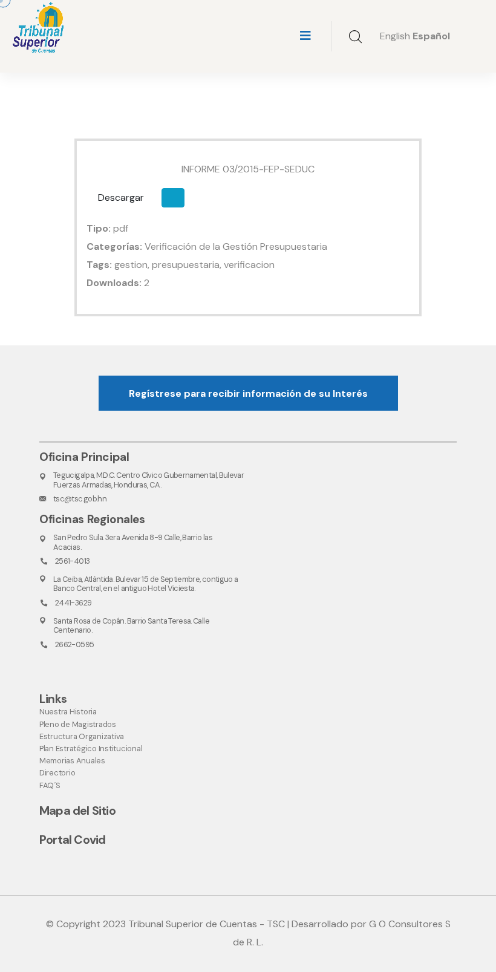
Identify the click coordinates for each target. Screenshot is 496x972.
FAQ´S (49, 785)
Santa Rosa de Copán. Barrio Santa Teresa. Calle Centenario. (131, 625)
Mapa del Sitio (77, 810)
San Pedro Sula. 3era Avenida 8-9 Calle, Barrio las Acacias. (132, 542)
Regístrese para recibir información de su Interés (248, 393)
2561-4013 (72, 561)
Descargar (121, 197)
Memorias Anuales (72, 760)
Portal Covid (72, 839)
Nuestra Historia (68, 711)
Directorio (57, 773)
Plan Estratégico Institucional (90, 748)
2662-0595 (74, 644)
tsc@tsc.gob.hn (79, 499)
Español (431, 36)
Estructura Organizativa (81, 736)
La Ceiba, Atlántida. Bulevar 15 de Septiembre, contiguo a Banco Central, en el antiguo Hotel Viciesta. (145, 583)
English (395, 36)
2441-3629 (73, 603)
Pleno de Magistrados (77, 724)
